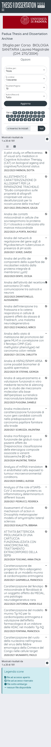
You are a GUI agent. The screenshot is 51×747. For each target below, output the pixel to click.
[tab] (7, 147)
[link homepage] (24, 5)
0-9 (15, 112)
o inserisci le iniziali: (18, 128)
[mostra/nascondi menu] (3, 9)
